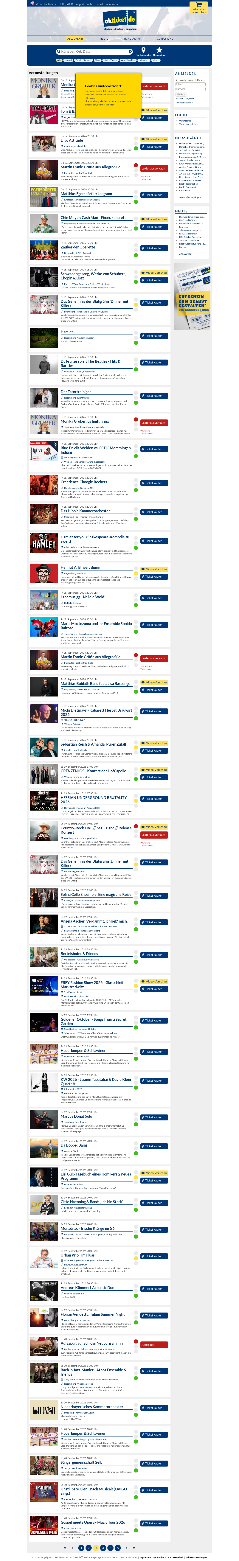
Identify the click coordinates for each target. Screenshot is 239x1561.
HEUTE (104, 38)
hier (112, 104)
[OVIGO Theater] (62, 311)
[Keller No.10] (62, 487)
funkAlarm (184, 190)
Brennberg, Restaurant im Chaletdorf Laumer (86, 311)
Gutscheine (165, 38)
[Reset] (130, 51)
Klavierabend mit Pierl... (190, 180)
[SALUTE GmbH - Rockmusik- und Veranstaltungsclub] (62, 1293)
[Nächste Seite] (126, 1547)
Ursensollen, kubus (73, 1184)
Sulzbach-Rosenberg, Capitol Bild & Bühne (85, 1439)
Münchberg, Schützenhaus (77, 1320)
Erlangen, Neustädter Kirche (78, 1207)
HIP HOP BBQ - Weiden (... (192, 143)
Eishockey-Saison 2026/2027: (78, 457)
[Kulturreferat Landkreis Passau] (62, 1349)
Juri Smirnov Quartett (190, 150)
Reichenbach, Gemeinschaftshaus (80, 1499)
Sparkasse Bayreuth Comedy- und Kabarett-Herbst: (88, 1260)
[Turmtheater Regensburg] (62, 397)
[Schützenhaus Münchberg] (62, 1320)
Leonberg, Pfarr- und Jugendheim (80, 838)
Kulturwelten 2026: (73, 1089)
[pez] (62, 838)
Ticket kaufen (153, 117)
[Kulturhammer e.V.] (62, 633)
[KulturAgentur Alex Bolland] (62, 573)
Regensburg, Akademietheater (79, 337)
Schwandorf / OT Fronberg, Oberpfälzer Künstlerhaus (90, 1033)
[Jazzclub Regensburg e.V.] (62, 689)
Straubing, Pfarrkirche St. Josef (79, 1412)
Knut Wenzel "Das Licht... (191, 163)
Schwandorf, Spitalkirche (76, 1056)
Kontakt (98, 4)
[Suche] (58, 51)
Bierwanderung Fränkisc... (192, 216)
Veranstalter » (186, 120)
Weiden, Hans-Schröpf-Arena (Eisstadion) (84, 461)
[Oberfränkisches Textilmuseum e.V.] (62, 1093)
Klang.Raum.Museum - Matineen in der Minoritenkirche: (90, 1379)
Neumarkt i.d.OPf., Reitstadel (78, 253)
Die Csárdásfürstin (188, 220)
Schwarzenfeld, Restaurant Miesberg (82, 930)
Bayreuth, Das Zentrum (75, 1264)
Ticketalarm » (146, 97)
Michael (183, 247)
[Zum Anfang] (65, 1547)
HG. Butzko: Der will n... (190, 237)
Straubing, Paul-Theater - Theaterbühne (83, 516)
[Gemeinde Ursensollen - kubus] (62, 1184)
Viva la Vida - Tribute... (190, 240)
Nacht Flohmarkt (187, 187)
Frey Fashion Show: (73, 992)
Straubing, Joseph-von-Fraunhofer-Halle (84, 427)
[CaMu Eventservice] (62, 1528)
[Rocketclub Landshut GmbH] (62, 146)
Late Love (183, 227)
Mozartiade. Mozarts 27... (191, 223)
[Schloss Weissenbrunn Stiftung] (62, 284)
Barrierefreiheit (176, 1557)
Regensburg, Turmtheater (76, 397)
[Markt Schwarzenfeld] (62, 930)
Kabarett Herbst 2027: (74, 719)
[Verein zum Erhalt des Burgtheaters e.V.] (62, 1122)
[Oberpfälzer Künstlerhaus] (62, 1033)
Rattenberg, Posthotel (75, 871)
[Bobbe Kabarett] (62, 1151)
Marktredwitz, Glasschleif (76, 996)
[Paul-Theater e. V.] (62, 516)
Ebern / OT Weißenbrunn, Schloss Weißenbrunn (87, 284)
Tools (89, 4)
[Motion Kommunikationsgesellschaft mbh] (62, 1264)
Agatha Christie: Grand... (191, 167)
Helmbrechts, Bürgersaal (76, 1093)
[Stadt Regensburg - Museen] (62, 1383)
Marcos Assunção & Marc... (192, 157)
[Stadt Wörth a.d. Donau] (62, 371)
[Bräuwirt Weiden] (62, 724)
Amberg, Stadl (71, 1151)
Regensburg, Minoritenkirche (78, 1383)
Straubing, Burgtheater (75, 1122)
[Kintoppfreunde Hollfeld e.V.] (62, 602)
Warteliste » (146, 94)
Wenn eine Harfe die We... (191, 170)
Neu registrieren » (184, 102)
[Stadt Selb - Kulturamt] (62, 1468)
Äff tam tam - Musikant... (191, 173)
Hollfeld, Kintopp (72, 602)
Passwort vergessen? (185, 98)
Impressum (111, 4)
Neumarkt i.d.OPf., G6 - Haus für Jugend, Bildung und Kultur (93, 1234)
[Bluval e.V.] (62, 1412)
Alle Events (75, 38)
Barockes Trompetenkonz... (192, 146)
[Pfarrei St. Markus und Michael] (62, 776)
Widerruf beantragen (196, 1557)
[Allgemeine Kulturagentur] (62, 90)
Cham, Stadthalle (72, 1528)
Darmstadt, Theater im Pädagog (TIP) (82, 807)
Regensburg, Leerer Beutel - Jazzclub (82, 689)
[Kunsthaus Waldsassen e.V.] (62, 959)
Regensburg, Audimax (75, 573)
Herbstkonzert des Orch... (192, 177)
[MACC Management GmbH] (62, 1207)
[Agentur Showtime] (62, 117)
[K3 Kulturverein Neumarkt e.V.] (62, 1234)
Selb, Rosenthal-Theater (75, 1468)
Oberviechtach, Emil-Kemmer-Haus (81, 547)
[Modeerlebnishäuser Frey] (62, 996)
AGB (70, 4)
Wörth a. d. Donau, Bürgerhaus (79, 371)
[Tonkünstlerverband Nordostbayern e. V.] (62, 1056)
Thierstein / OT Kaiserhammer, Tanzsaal (83, 633)
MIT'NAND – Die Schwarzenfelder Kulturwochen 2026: (90, 926)
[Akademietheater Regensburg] (62, 337)
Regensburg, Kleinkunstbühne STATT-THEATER (87, 223)
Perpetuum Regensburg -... (192, 153)
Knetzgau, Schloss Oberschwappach (82, 199)
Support (79, 4)
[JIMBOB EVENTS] (62, 750)
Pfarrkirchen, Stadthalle (75, 750)
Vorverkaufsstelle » (188, 124)
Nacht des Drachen (188, 183)
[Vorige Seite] (72, 1547)
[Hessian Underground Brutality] (62, 807)
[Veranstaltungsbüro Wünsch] (62, 253)
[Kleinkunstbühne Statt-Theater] (62, 223)
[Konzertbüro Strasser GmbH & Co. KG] (62, 173)
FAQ (63, 4)
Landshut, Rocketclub (75, 146)
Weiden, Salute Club (74, 1293)
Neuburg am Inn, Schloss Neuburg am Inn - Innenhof (89, 1349)
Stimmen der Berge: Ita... (191, 230)
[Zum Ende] (134, 1547)
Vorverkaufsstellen (47, 4)
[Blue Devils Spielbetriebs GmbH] (62, 461)
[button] (181, 94)
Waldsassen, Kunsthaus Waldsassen (81, 959)
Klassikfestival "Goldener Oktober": (80, 1028)
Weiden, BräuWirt (73, 724)
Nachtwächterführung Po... (192, 243)
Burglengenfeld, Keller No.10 (78, 487)
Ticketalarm (133, 38)
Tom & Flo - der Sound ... (191, 160)
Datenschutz (159, 1557)
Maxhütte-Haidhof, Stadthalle (78, 173)
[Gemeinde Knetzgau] (62, 199)
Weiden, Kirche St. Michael (77, 776)
